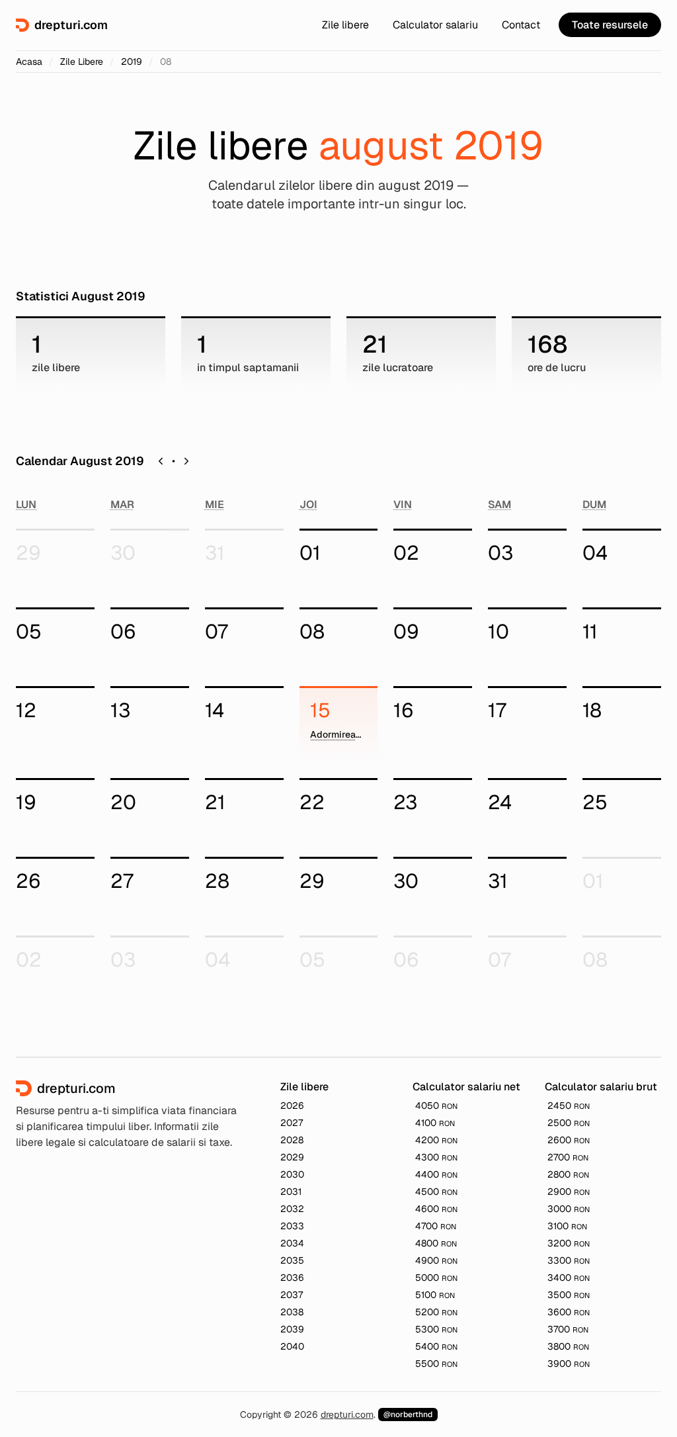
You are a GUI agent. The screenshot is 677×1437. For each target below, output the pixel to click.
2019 (131, 61)
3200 (568, 1243)
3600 (568, 1312)
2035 (292, 1260)
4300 (436, 1157)
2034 (292, 1243)
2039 (292, 1329)
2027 (291, 1123)
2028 (291, 1140)
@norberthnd (407, 1414)
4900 (436, 1260)
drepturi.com (347, 1414)
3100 (567, 1226)
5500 (436, 1364)
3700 (567, 1329)
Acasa (29, 61)
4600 (436, 1209)
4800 (436, 1243)
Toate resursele (610, 25)
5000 (436, 1278)
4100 (435, 1123)
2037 (291, 1295)
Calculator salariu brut (601, 1087)
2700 (567, 1157)
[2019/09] (186, 461)
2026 (292, 1105)
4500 (436, 1192)
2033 (292, 1226)
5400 (436, 1346)
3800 (568, 1346)
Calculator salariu (435, 25)
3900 (568, 1364)
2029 (292, 1157)
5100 (435, 1295)
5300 (436, 1329)
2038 (291, 1312)
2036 (292, 1278)
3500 (568, 1295)
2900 (568, 1192)
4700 (435, 1226)
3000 (568, 1209)
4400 (436, 1174)
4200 (436, 1140)
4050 (436, 1105)
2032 (292, 1209)
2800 (568, 1174)
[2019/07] (161, 461)
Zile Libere (81, 61)
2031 (290, 1192)
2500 (568, 1123)
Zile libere (345, 25)
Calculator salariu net (466, 1087)
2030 (292, 1174)
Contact (521, 25)
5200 (436, 1312)
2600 (568, 1140)
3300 (568, 1260)
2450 (568, 1105)
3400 (568, 1278)
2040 (292, 1346)
